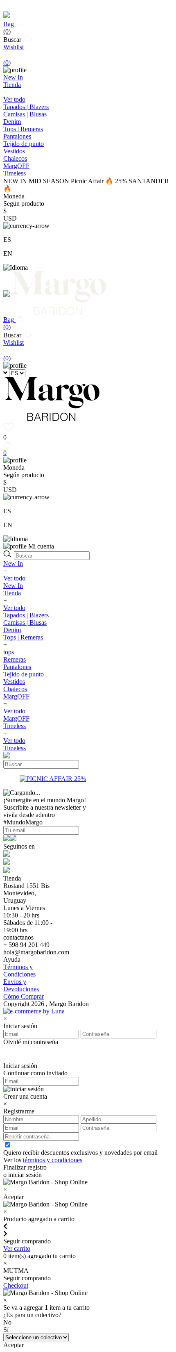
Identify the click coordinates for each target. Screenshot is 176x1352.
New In (13, 563)
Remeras (14, 659)
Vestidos (14, 151)
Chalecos (15, 158)
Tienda (12, 593)
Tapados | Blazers (26, 106)
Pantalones (17, 136)
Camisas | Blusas (25, 114)
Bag (9, 27)
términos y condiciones (52, 1159)
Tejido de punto (23, 143)
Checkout (15, 1285)
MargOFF (16, 696)
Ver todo (14, 99)
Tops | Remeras (23, 128)
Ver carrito (16, 1248)
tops (8, 652)
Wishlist (13, 54)
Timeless (14, 725)
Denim (12, 121)
